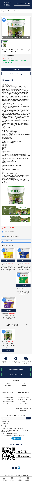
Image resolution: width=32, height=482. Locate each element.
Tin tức (23, 383)
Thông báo (23, 385)
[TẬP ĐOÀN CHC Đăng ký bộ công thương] (16, 440)
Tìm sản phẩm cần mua (8, 401)
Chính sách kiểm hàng (23, 397)
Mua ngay (16, 69)
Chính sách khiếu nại (24, 406)
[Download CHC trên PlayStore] (23, 456)
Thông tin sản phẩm (7, 80)
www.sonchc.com (6, 137)
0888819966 (19, 369)
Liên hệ (8, 387)
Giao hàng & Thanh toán (8, 406)
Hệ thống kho (8, 385)
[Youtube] (16, 467)
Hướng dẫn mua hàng (8, 392)
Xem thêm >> (27, 325)
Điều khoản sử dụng (23, 392)
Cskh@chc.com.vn (7, 426)
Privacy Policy (23, 410)
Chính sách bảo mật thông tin (24, 403)
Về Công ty (8, 383)
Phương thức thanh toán (8, 395)
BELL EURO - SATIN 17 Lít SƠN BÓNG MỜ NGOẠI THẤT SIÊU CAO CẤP (9, 317)
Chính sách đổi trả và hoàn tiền (23, 408)
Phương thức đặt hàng (8, 397)
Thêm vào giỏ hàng (16, 74)
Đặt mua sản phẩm (8, 399)
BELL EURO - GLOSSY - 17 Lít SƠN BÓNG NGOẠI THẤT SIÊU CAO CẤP (24, 268)
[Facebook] (13, 467)
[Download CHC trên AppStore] (23, 452)
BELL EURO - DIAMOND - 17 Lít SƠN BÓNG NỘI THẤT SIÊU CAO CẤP (23, 293)
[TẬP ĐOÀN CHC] (7, 3)
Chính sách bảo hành (24, 395)
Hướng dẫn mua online (8, 403)
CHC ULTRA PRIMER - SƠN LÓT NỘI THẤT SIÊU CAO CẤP (8, 346)
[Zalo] (19, 467)
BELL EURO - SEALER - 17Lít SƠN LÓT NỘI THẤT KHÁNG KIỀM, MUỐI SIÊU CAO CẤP (8, 268)
